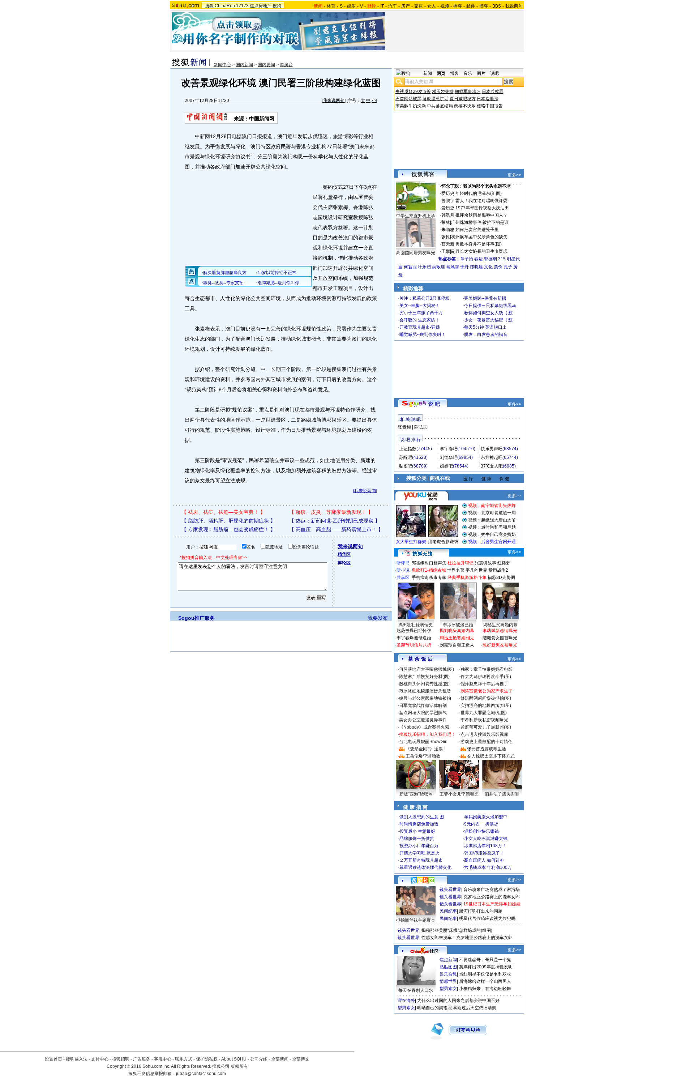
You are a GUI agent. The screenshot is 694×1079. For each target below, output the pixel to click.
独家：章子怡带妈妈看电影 (486, 669)
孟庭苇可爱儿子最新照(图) (485, 727)
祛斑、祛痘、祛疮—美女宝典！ (223, 512)
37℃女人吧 (492, 466)
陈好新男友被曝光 (500, 645)
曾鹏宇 (447, 200)
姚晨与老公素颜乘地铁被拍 (425, 698)
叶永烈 (424, 266)
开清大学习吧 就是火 (419, 853)
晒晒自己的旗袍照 (434, 1007)
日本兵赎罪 (493, 91)
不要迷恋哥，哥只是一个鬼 (485, 959)
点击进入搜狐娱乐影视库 (484, 734)
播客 (457, 6)
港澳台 (286, 64)
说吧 (494, 73)
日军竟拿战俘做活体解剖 (423, 705)
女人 (431, 6)
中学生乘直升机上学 (415, 215)
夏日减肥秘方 (463, 98)
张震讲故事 (485, 563)
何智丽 (410, 266)
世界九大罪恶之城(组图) (483, 712)
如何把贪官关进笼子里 (477, 229)
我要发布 (378, 618)
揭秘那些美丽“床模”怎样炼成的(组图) (456, 930)
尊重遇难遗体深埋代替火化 (425, 867)
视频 (444, 6)
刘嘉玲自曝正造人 (457, 645)
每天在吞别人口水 (415, 990)
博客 (483, 6)
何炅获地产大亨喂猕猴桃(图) (426, 669)
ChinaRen (225, 5)
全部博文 (300, 1059)
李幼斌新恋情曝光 (500, 630)
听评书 (403, 563)
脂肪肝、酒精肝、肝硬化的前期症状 (228, 521)
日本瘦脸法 (487, 98)
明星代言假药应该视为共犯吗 (487, 918)
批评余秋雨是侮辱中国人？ (481, 215)
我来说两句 (333, 100)
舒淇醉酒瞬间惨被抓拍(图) (485, 698)
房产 (405, 6)
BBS (496, 6)
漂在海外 (406, 1000)
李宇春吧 (448, 448)
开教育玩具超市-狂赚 (419, 327)
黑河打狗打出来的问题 (480, 911)
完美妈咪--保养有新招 (485, 298)
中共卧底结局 (440, 105)
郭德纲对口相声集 (429, 563)
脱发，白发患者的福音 (485, 334)
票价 (498, 266)
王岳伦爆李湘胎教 (423, 756)
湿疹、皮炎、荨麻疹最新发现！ (331, 512)
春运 (478, 258)
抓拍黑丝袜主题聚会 (415, 920)
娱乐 (351, 6)
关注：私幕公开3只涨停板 (424, 298)
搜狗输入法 (76, 1059)
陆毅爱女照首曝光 (500, 637)
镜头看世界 (450, 889)
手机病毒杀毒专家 (429, 577)
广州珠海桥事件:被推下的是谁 (480, 222)
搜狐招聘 (120, 1059)
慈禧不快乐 (465, 105)
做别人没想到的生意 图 (421, 816)
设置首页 (53, 1059)
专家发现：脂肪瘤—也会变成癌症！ (228, 529)
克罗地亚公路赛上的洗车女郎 (491, 896)
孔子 (508, 266)
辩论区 (344, 563)
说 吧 (434, 404)
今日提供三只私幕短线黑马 (490, 305)
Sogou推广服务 (196, 618)
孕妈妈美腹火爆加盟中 (485, 816)
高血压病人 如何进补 (484, 860)
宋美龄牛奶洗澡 (410, 105)
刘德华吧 (448, 457)
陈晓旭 (476, 266)
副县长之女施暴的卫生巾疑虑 (479, 251)
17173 (242, 5)
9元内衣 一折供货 (481, 824)
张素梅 (404, 427)
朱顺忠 (447, 229)
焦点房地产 (260, 5)
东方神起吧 (491, 457)
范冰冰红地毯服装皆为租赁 (425, 691)
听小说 (403, 570)
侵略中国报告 (490, 105)
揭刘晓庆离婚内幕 (457, 630)
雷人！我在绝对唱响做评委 (481, 200)
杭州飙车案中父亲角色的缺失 (479, 236)
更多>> (514, 175)
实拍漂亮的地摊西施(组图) (485, 705)
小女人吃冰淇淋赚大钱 (485, 838)
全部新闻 (279, 1059)
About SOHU (234, 1059)
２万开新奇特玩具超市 (421, 860)
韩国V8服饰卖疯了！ (484, 853)
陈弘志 (420, 427)
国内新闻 (244, 64)
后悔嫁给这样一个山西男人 (485, 981)
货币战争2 (498, 570)
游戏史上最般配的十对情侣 (486, 741)
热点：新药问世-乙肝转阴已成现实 (334, 521)
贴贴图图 (448, 966)
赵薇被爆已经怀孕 (414, 630)
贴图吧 (405, 466)
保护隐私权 (207, 1059)
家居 (418, 6)
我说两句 (514, 6)
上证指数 (407, 448)
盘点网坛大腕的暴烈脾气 (423, 712)
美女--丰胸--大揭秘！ (419, 305)
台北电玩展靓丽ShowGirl (423, 741)
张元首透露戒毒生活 (486, 748)
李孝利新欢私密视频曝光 (484, 719)
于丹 (464, 266)
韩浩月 (447, 215)
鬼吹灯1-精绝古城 (429, 570)
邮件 (470, 6)
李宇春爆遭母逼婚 (414, 637)
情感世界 (448, 981)
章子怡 (466, 258)
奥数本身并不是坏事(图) (478, 244)
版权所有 (239, 1066)
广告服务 (141, 1059)
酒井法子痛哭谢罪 (502, 794)
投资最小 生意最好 (417, 831)
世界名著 (455, 570)
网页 (441, 73)
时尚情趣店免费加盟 (418, 824)
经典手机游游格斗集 (467, 577)
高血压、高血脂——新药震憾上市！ (336, 529)
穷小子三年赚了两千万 (421, 312)
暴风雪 (452, 266)
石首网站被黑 (408, 98)
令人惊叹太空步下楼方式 (491, 756)
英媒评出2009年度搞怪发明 (486, 966)
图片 (481, 73)
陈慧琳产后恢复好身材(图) (424, 676)
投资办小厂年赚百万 (418, 845)
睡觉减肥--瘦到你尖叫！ (422, 334)
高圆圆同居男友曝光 (415, 252)
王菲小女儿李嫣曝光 (459, 794)
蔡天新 (447, 244)
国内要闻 (266, 64)
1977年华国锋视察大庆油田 (482, 207)
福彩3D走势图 (501, 577)
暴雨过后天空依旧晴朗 (474, 1007)
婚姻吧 (446, 466)
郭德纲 (490, 258)
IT (382, 6)
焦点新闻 (448, 959)
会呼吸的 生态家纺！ (419, 320)
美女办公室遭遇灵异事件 (423, 719)
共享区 (403, 577)
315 (502, 258)
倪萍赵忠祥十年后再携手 (484, 683)
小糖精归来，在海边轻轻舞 (485, 988)
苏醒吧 (405, 457)
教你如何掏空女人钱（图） (490, 312)
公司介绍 (258, 1059)
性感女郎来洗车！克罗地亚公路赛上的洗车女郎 (467, 937)
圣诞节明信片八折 (414, 645)
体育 (331, 6)
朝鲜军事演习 (468, 91)
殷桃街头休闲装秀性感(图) (424, 683)
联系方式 (183, 1059)
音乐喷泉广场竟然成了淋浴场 (491, 889)
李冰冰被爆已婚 (458, 624)
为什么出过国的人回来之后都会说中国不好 (458, 1000)
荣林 (445, 222)
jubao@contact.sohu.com (201, 1073)
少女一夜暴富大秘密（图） (490, 320)
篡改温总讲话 (436, 98)
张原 (445, 236)
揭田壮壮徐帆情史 (415, 624)
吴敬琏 (438, 266)
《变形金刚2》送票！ (426, 748)
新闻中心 (222, 64)
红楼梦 (503, 563)
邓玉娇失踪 (443, 91)
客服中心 (162, 1059)
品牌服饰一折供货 (416, 838)
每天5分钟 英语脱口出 (485, 327)
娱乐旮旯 (448, 974)
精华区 (344, 554)
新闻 (427, 73)
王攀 (445, 251)
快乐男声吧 (491, 448)
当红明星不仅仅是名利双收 (485, 974)
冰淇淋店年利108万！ (485, 845)
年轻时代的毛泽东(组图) (478, 193)
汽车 (392, 6)
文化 (488, 266)
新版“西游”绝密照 (416, 794)
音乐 (467, 73)
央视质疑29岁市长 (413, 91)
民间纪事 (448, 911)
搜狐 (209, 5)
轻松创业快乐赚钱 (481, 831)
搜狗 (277, 5)
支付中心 (99, 1059)
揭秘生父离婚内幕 (500, 624)
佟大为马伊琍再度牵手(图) (485, 676)
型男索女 (448, 988)
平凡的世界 (476, 570)
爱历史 (447, 193)
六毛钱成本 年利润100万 (488, 867)
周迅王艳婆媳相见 (457, 637)
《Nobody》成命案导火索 (424, 727)
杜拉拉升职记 (460, 563)
